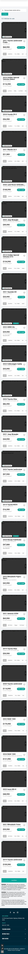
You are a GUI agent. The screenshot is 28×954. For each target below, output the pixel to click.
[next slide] (26, 30)
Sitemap (18, 950)
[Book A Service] (2, 948)
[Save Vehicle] (24, 42)
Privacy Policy (11, 950)
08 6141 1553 (5, 925)
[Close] (2, 951)
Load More (14, 880)
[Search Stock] (2, 945)
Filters (5, 14)
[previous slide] (2, 30)
